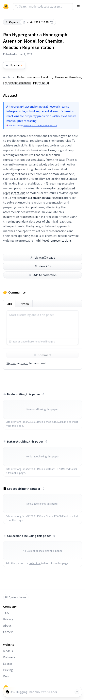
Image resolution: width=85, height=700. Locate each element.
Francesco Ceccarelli (17, 83)
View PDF (45, 266)
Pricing (8, 670)
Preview (24, 304)
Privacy (8, 619)
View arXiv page (45, 257)
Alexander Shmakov (68, 77)
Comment (45, 355)
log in (24, 363)
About (7, 625)
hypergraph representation (21, 217)
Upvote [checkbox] (16, 65)
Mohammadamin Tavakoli (34, 77)
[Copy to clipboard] (51, 22)
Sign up (11, 363)
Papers (13, 22)
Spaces (7, 664)
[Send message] (77, 691)
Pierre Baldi (41, 83)
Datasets (9, 657)
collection (35, 563)
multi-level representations (53, 240)
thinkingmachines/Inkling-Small (40, 125)
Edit (9, 304)
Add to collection (45, 275)
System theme (17, 597)
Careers (8, 632)
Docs (6, 676)
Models (8, 651)
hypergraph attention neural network (37, 198)
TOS (6, 613)
